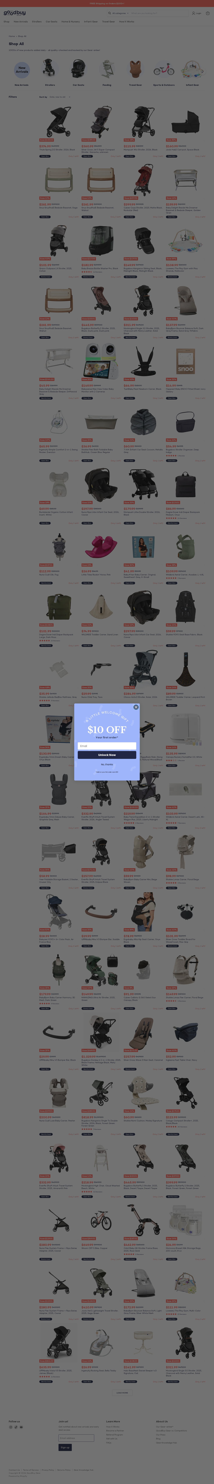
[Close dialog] (136, 707)
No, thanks (107, 764)
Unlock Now (107, 755)
